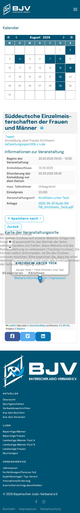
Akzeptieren (12, 273)
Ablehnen (36, 273)
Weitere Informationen (30, 278)
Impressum (58, 278)
